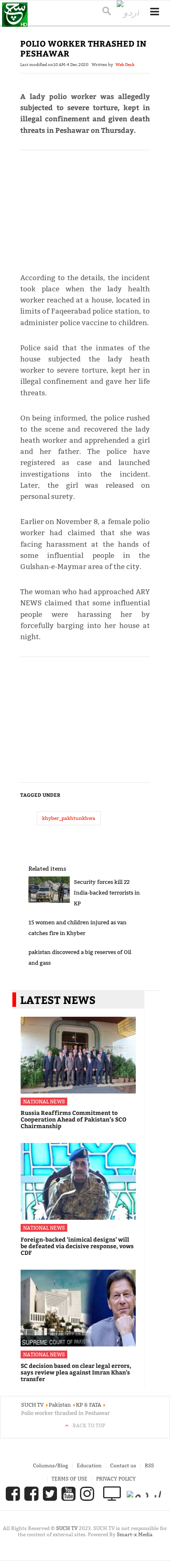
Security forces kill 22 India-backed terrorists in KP (107, 893)
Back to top (89, 1425)
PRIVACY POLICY (116, 1479)
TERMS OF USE (69, 1479)
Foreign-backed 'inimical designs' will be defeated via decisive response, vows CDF (77, 1245)
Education (89, 1465)
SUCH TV (67, 1528)
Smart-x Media (135, 1534)
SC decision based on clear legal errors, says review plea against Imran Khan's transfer (76, 1372)
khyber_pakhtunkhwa (68, 818)
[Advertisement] (85, 208)
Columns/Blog (50, 1465)
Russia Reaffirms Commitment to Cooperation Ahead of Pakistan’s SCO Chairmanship (74, 1119)
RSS (149, 1465)
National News (44, 1101)
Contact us (123, 1465)
